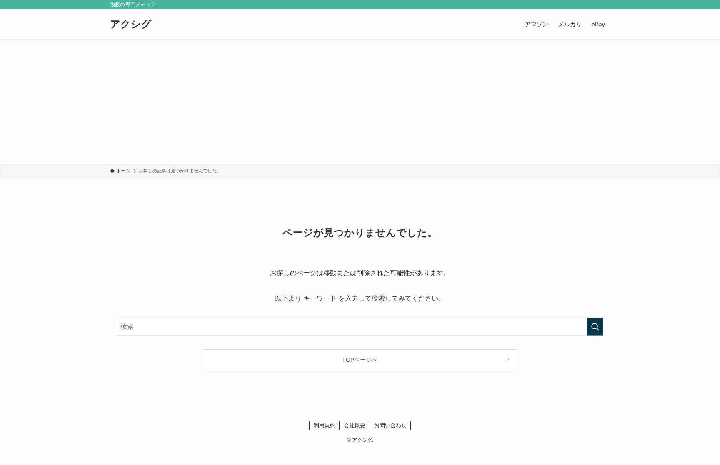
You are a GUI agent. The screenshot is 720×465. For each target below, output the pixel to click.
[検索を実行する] (595, 327)
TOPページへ (360, 359)
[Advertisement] (360, 101)
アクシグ (131, 24)
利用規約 (324, 425)
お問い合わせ (390, 425)
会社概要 (354, 425)
